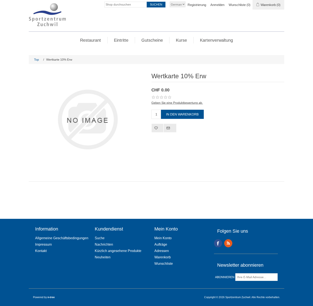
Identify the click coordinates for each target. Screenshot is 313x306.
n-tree (51, 297)
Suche (100, 238)
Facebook (218, 243)
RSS (228, 243)
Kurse (181, 40)
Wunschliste (163, 263)
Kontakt (41, 251)
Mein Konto (163, 238)
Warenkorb (162, 257)
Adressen (161, 251)
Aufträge (160, 244)
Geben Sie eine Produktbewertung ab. (177, 102)
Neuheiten (103, 257)
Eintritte (121, 40)
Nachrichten (104, 244)
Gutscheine (152, 40)
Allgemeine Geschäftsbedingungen (61, 238)
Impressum (43, 244)
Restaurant (90, 40)
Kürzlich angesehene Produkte (118, 251)
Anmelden (217, 5)
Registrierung (197, 5)
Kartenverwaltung (216, 40)
